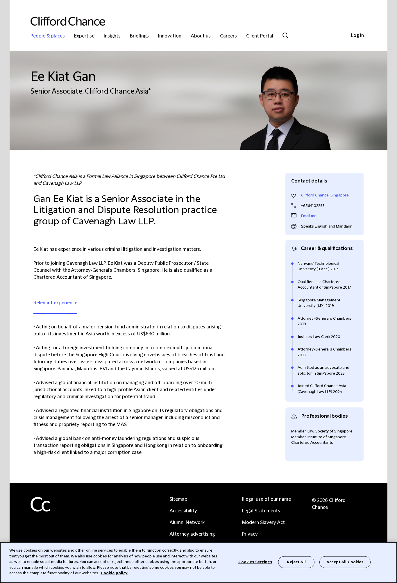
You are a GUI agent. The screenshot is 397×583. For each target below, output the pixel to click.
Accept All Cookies (345, 561)
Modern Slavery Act (263, 522)
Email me (308, 216)
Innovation (169, 36)
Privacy (250, 534)
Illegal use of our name (266, 499)
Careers (228, 36)
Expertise (84, 36)
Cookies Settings (255, 561)
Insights (112, 36)
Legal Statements (261, 511)
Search (285, 35)
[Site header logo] (187, 21)
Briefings (139, 36)
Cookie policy (114, 573)
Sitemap (178, 499)
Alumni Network (187, 522)
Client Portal (259, 36)
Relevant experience (55, 302)
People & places (48, 36)
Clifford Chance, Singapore (325, 195)
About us (201, 36)
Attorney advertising (192, 534)
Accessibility (183, 511)
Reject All (296, 561)
